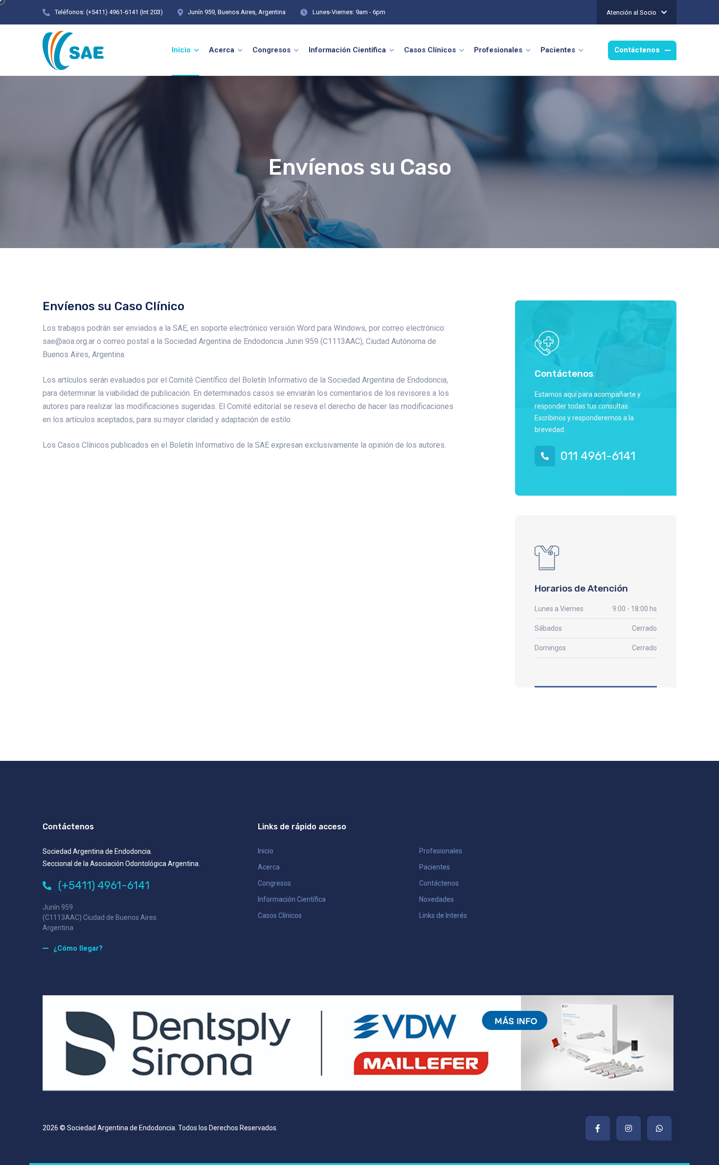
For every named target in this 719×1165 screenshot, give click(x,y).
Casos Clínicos (280, 915)
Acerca (269, 867)
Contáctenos (439, 883)
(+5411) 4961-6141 (103, 885)
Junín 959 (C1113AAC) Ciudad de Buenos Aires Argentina (100, 917)
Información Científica (292, 899)
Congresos (274, 883)
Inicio (265, 851)
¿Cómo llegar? (78, 948)
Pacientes (434, 867)
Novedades (436, 899)
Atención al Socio (631, 12)
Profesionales (440, 851)
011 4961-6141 (597, 456)
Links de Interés (443, 915)
